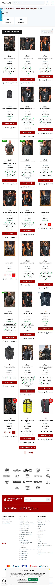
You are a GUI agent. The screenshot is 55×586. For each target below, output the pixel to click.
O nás (22, 519)
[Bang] (6, 470)
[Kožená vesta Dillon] (9, 352)
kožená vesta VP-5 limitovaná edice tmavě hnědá (9, 162)
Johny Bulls (40, 534)
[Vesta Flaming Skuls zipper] (9, 94)
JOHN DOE (40, 532)
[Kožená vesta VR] (27, 299)
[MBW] (27, 482)
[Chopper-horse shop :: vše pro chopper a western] (2, 8)
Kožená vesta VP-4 (27, 58)
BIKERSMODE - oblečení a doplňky (44, 521)
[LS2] (17, 482)
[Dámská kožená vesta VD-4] (45, 43)
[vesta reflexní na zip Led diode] (27, 406)
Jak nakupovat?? (24, 521)
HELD (39, 528)
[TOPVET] (38, 488)
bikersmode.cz (24, 551)
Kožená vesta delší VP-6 (45, 263)
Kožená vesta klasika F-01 (9, 212)
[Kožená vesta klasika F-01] (9, 198)
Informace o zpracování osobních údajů (26, 543)
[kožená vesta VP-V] (9, 406)
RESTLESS (40, 549)
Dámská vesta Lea (45, 313)
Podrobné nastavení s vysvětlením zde (27, 582)
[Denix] (38, 470)
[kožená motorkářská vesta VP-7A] (27, 147)
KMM (39, 536)
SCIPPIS (39, 551)
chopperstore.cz (24, 555)
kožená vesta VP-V (9, 420)
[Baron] (17, 470)
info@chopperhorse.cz (30, 509)
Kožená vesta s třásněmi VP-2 (45, 367)
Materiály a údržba (25, 524)
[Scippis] (17, 488)
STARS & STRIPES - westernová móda (45, 553)
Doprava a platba (25, 528)
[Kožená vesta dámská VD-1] (27, 248)
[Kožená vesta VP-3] (9, 43)
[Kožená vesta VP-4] (27, 43)
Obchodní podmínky (25, 526)
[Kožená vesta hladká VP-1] (27, 94)
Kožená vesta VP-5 (45, 108)
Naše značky (23, 547)
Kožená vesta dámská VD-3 (27, 213)
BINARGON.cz (50, 583)
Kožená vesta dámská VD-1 (27, 263)
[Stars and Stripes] (27, 488)
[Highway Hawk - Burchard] (27, 476)
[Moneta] (38, 482)
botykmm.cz (23, 559)
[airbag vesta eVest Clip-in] (45, 406)
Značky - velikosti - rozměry (27, 523)
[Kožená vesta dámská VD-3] (27, 198)
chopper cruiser (9, 8)
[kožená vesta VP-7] (27, 352)
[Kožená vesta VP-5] (45, 94)
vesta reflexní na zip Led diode (27, 421)
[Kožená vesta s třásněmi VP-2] (45, 352)
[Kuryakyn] (6, 482)
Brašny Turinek (41, 524)
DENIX (39, 526)
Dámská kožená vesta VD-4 (45, 58)
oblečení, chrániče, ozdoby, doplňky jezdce (26, 8)
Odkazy (22, 538)
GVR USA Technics (42, 543)
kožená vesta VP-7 (27, 367)
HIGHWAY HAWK (41, 530)
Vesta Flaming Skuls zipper (9, 108)
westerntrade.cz (24, 557)
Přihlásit (48, 499)
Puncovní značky (24, 540)
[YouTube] (5, 543)
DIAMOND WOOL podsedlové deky (44, 546)
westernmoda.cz (24, 553)
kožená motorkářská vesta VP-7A (27, 162)
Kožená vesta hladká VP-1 (27, 108)
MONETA (40, 542)
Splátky (22, 536)
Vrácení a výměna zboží (26, 532)
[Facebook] (2, 543)
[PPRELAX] (48, 482)
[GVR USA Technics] (17, 476)
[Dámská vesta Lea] (45, 299)
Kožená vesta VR (27, 313)
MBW (39, 540)
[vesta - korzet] (45, 198)
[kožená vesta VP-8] (45, 147)
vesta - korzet (45, 212)
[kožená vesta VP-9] (9, 299)
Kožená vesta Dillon (9, 367)
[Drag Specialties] (48, 470)
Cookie (22, 545)
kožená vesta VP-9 (9, 313)
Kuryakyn (40, 538)
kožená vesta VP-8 (45, 162)
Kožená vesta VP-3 (9, 58)
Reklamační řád (24, 530)
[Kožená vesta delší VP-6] (45, 248)
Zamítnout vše (21, 579)
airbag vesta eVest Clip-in (45, 420)
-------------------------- (27, 549)
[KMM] (48, 476)
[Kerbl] (38, 476)
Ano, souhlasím (33, 579)
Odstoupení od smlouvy (26, 534)
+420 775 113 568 (12, 509)
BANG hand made (42, 519)
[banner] (6, 3)
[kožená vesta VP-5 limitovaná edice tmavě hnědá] (9, 147)
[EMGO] (6, 476)
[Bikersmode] (27, 470)
